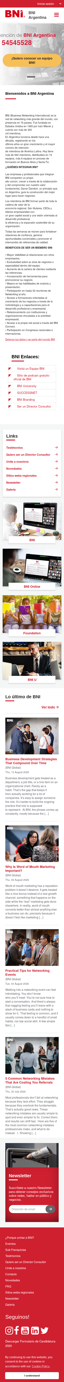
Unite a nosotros (17, 461)
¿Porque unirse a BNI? (19, 1237)
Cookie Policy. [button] (41, 1366)
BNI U (32, 679)
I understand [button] (32, 1375)
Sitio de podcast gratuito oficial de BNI (31, 377)
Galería (11, 489)
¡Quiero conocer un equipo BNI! (32, 60)
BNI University (26, 386)
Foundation (32, 633)
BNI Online (32, 586)
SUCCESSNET (27, 392)
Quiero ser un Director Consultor (28, 454)
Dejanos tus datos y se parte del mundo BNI (30, 339)
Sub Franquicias (15, 1250)
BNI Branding (26, 399)
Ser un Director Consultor (34, 406)
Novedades (14, 468)
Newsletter (13, 482)
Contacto (11, 1274)
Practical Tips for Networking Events (27, 972)
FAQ (8, 1286)
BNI (32, 540)
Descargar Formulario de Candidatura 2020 (30, 1343)
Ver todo (48, 707)
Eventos (10, 1244)
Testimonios (14, 448)
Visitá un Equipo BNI (30, 368)
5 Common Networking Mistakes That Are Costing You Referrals (30, 1080)
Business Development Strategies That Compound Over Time (31, 761)
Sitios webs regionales (21, 475)
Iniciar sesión (45, 4)
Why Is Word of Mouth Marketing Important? (30, 868)
